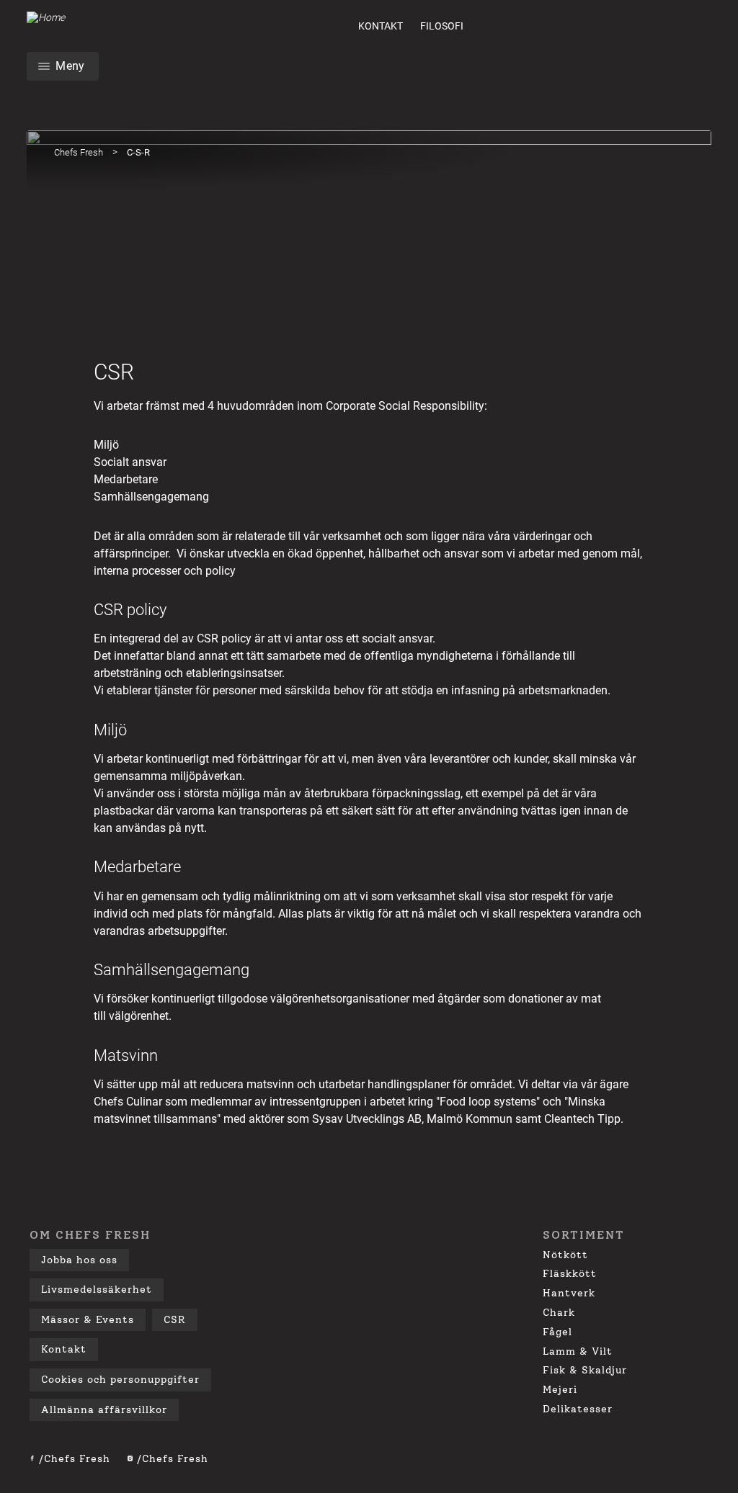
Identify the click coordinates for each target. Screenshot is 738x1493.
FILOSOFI (441, 26)
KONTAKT (380, 26)
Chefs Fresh (78, 152)
